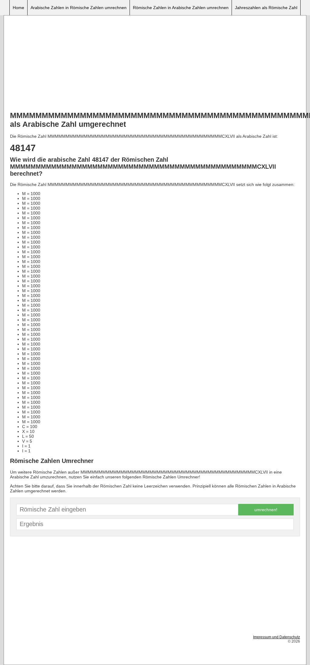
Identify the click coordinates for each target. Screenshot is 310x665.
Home (18, 7)
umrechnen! (265, 509)
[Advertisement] (155, 64)
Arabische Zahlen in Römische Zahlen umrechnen (79, 7)
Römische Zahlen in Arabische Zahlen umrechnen (181, 7)
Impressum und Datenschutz (276, 637)
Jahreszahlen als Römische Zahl (266, 7)
